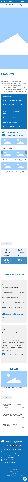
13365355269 (9, 1)
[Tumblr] (17, 445)
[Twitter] (13, 445)
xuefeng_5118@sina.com (14, 135)
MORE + (24, 407)
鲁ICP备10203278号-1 (14, 469)
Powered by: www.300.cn (12, 475)
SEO (20, 475)
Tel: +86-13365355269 (9, 457)
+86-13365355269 (12, 132)
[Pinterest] (20, 445)
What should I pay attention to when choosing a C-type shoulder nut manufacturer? (12, 416)
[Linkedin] (10, 445)
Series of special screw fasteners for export (7, 147)
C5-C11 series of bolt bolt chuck (20, 160)
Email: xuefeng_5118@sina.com (11, 459)
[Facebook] (7, 445)
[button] (2, 152)
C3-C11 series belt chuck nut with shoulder (7, 172)
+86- (4, 1)
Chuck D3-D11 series (20, 147)
